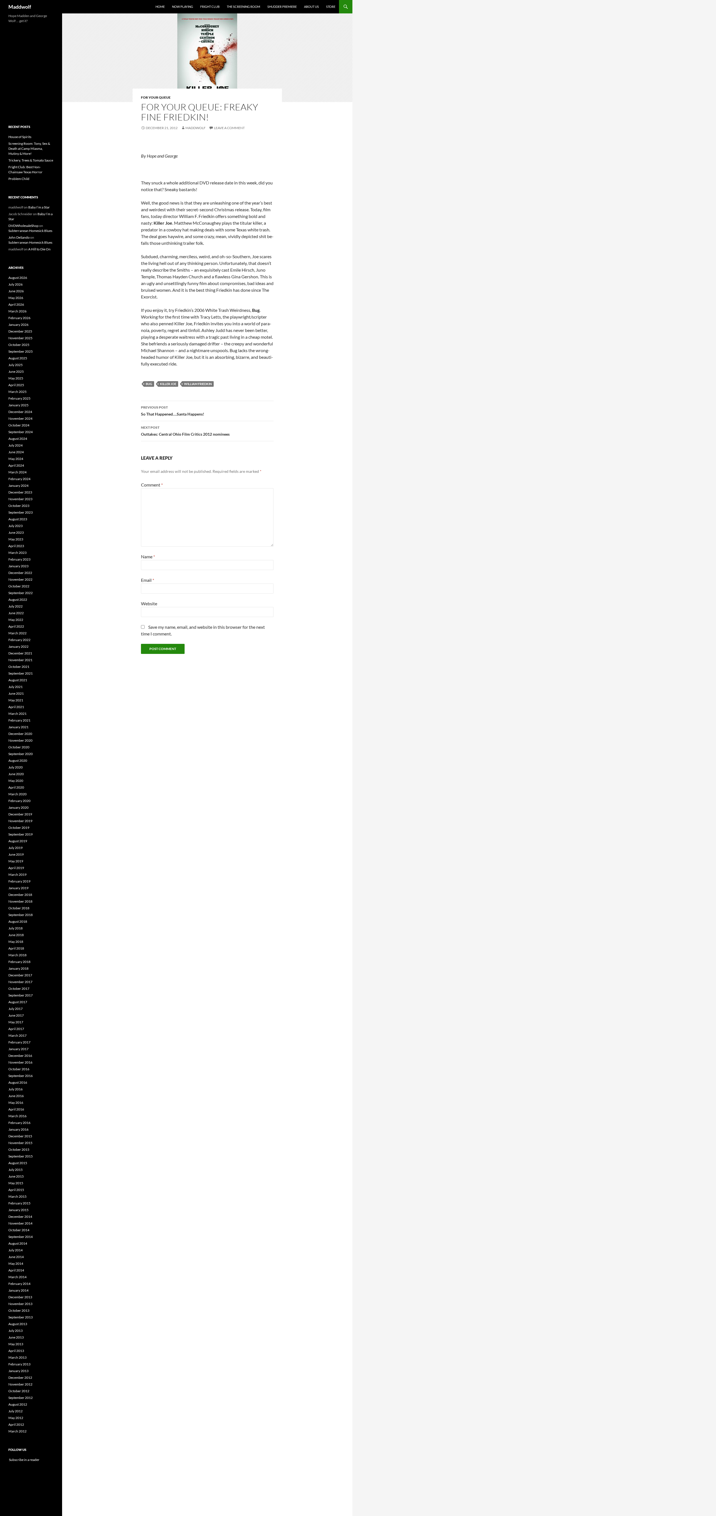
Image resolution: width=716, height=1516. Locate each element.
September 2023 (20, 512)
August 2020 (17, 760)
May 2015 (15, 1183)
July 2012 (15, 1411)
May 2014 (15, 1263)
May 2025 (15, 378)
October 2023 (18, 506)
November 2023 (20, 499)
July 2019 (15, 848)
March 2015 (17, 1196)
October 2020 (18, 747)
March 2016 (17, 1116)
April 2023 (16, 546)
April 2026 (16, 304)
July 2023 (15, 526)
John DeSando (19, 237)
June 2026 (16, 291)
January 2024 (18, 485)
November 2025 (20, 338)
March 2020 (17, 794)
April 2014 (16, 1270)
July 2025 (15, 365)
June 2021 (16, 693)
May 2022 (15, 620)
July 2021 (15, 687)
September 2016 (20, 1076)
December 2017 (20, 975)
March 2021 (17, 713)
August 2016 (17, 1082)
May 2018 (15, 942)
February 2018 (19, 962)
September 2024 (20, 432)
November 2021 (20, 660)
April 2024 (16, 465)
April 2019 (16, 868)
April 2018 (16, 948)
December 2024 (20, 412)
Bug (149, 384)
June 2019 (16, 854)
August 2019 (17, 841)
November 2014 (20, 1223)
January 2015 (18, 1210)
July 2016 (15, 1089)
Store (330, 6)
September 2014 (20, 1237)
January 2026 (18, 324)
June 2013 (16, 1337)
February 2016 (19, 1123)
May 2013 (15, 1344)
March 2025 (17, 392)
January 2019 (18, 888)
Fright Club (210, 6)
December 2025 (20, 331)
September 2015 (20, 1156)
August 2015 (17, 1163)
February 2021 (19, 720)
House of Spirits (19, 137)
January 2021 (18, 727)
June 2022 (16, 613)
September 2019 (20, 834)
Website (149, 603)
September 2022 (20, 593)
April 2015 (16, 1190)
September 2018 (20, 915)
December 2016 (20, 1056)
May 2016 (15, 1102)
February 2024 (19, 479)
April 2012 (16, 1424)
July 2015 (15, 1170)
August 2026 (17, 278)
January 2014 (18, 1290)
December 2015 (20, 1136)
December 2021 (20, 653)
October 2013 (18, 1310)
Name (148, 556)
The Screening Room (243, 6)
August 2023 (17, 519)
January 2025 (18, 405)
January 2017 (18, 1049)
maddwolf (195, 128)
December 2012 (20, 1377)
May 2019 (15, 861)
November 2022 (20, 579)
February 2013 (19, 1364)
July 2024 (15, 445)
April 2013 (16, 1351)
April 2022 (16, 626)
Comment (152, 484)
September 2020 (20, 754)
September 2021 (20, 673)
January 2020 (18, 807)
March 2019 (17, 874)
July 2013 (15, 1330)
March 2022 (17, 633)
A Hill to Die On (39, 249)
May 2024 (15, 459)
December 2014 (20, 1216)
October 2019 (18, 827)
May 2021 (15, 700)
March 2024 (17, 472)
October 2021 (18, 667)
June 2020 (16, 774)
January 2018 (18, 968)
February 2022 (19, 640)
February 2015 (19, 1203)
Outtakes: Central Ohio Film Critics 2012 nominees (185, 430)
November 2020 (20, 740)
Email (147, 580)
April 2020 (16, 787)
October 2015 (18, 1149)
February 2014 (19, 1284)
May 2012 (15, 1418)
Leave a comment (229, 128)
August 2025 (17, 358)
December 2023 (20, 492)
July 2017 (15, 1009)
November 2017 (20, 982)
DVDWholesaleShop (23, 226)
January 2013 (18, 1371)
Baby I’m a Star (39, 207)
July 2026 (15, 284)
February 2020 (19, 801)
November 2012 (20, 1384)
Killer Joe (168, 384)
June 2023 (16, 532)
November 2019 (20, 821)
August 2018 (17, 921)
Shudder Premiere (282, 6)
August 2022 (17, 599)
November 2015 (20, 1143)
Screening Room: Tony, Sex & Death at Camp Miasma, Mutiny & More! (29, 148)
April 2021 (16, 707)
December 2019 (20, 814)
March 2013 (17, 1357)
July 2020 (15, 767)
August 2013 (17, 1324)
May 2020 (15, 781)
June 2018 (16, 935)
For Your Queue (156, 97)
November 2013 (20, 1304)
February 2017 (19, 1042)
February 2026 (19, 318)
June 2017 (16, 1015)
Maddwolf (19, 7)
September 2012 (20, 1398)
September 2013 (20, 1317)
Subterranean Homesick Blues (30, 231)
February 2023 (19, 559)
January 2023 (18, 566)
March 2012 (17, 1431)
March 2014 (17, 1277)
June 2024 (16, 452)
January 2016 (18, 1129)
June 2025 (16, 371)
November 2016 (20, 1062)
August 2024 (17, 438)
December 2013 (20, 1297)
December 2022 (20, 573)
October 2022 (18, 586)
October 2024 (18, 425)
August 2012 (17, 1404)
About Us (311, 6)
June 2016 (16, 1096)
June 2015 (16, 1176)
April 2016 (16, 1109)
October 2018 (18, 908)
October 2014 (18, 1230)
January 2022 (18, 646)
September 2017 (20, 995)
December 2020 (20, 734)
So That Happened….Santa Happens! (172, 410)
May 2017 (15, 1022)
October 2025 (18, 345)
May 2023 (15, 539)
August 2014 (17, 1243)
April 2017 (16, 1029)
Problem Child (18, 179)
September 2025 (20, 351)
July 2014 (15, 1250)
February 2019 (19, 881)
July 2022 (15, 606)
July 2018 (15, 928)
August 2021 (17, 680)
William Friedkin (198, 384)
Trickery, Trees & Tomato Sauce (30, 160)
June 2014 (16, 1257)
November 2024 (20, 418)
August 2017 (17, 1002)
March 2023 (17, 553)
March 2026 (17, 311)
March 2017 (17, 1035)
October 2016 (18, 1069)
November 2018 (20, 901)
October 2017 (18, 988)
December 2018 (20, 895)
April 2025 (16, 385)
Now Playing (182, 6)
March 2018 (17, 955)
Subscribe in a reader (23, 1460)
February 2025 (19, 398)
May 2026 (15, 298)
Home (160, 6)
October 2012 (18, 1391)
